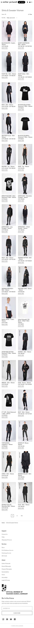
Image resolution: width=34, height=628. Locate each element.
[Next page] (21, 516)
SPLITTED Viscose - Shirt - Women (8, 137)
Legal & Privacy (6, 581)
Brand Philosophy (6, 567)
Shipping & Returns (7, 540)
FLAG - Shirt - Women (23, 505)
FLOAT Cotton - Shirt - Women (23, 74)
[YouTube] (10, 619)
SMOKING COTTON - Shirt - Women (24, 259)
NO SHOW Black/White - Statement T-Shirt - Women (24, 106)
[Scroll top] (30, 625)
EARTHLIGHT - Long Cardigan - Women (7, 229)
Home (3, 523)
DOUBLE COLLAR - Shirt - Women (23, 476)
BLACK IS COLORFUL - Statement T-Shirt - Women (23, 138)
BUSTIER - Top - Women (8, 167)
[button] (1, 2)
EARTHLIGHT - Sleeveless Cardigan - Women (23, 199)
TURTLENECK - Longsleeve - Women (7, 446)
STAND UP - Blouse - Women (23, 446)
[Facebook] (7, 619)
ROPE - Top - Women (22, 167)
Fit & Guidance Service (7, 551)
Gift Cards (4, 556)
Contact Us (4, 535)
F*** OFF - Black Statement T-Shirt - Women (7, 415)
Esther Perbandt (6, 564)
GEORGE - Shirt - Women (24, 353)
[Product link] (8, 35)
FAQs (3, 537)
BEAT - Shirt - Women (23, 414)
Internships (4, 578)
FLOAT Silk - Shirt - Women (7, 74)
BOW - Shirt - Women (7, 105)
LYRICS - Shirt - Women (8, 475)
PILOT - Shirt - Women (7, 259)
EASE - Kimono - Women (23, 384)
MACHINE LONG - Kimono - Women (24, 290)
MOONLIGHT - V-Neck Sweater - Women (23, 229)
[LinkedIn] (14, 619)
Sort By (3, 17)
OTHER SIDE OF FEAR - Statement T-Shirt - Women (8, 354)
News (3, 575)
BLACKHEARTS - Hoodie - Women (8, 42)
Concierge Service (6, 553)
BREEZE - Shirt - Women (8, 384)
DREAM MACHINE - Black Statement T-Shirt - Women (8, 199)
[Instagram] (3, 619)
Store (3, 548)
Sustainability (5, 572)
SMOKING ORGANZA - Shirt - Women (8, 290)
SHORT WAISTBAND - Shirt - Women (23, 42)
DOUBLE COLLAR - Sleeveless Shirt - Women (8, 506)
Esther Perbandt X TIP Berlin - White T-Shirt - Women (23, 323)
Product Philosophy (7, 569)
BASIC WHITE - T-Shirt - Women (8, 322)
